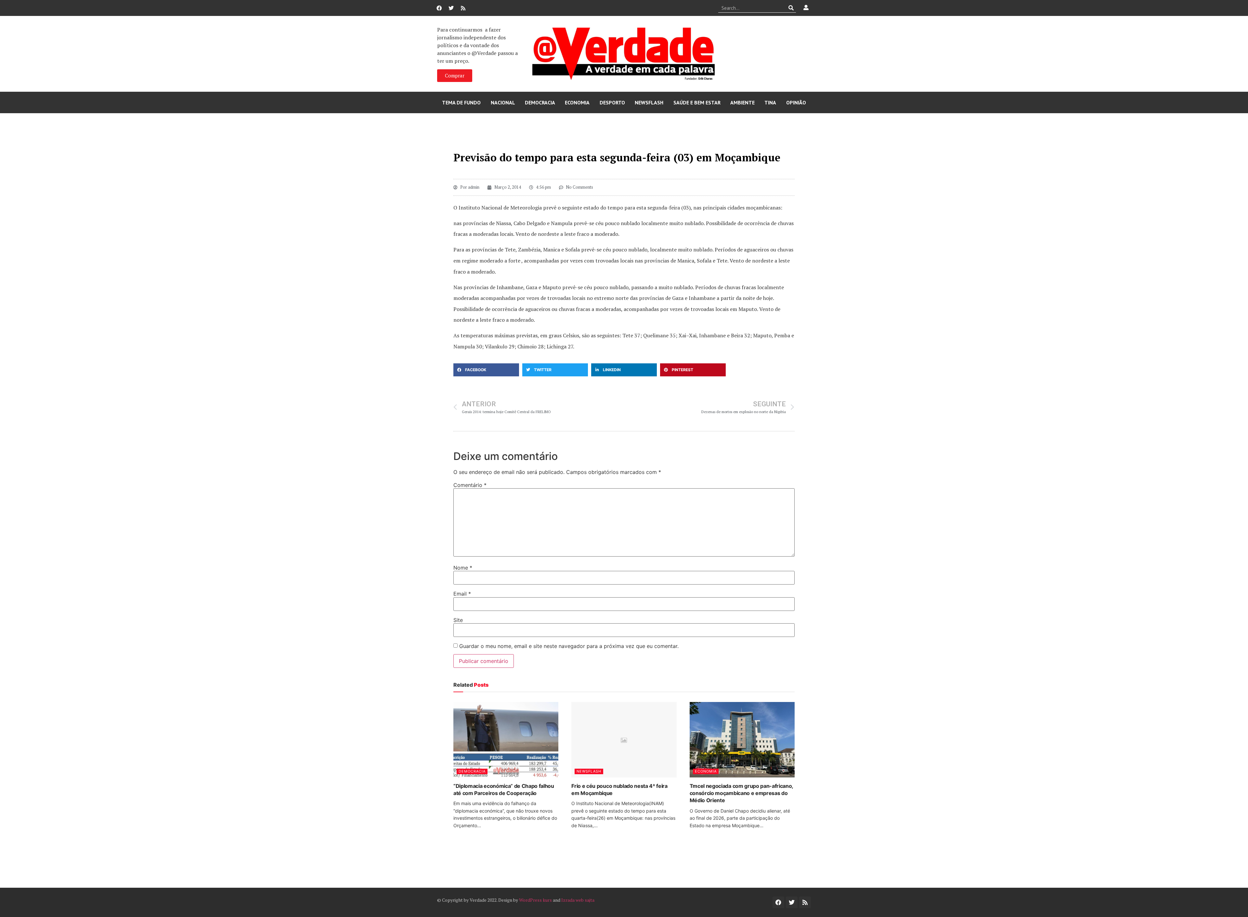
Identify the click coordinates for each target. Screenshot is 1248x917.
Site (458, 620)
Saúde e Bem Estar (697, 102)
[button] (486, 369)
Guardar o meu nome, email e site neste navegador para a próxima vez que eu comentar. (569, 646)
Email (462, 593)
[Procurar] (791, 7)
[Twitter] (451, 8)
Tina (770, 102)
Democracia (540, 102)
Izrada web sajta (577, 900)
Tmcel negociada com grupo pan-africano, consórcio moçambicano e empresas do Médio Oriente (741, 793)
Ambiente (742, 102)
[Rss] (463, 8)
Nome (462, 567)
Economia (577, 102)
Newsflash (649, 102)
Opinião (796, 102)
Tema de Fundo (461, 102)
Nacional (503, 102)
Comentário (470, 485)
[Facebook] (439, 8)
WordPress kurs (535, 900)
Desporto (612, 102)
